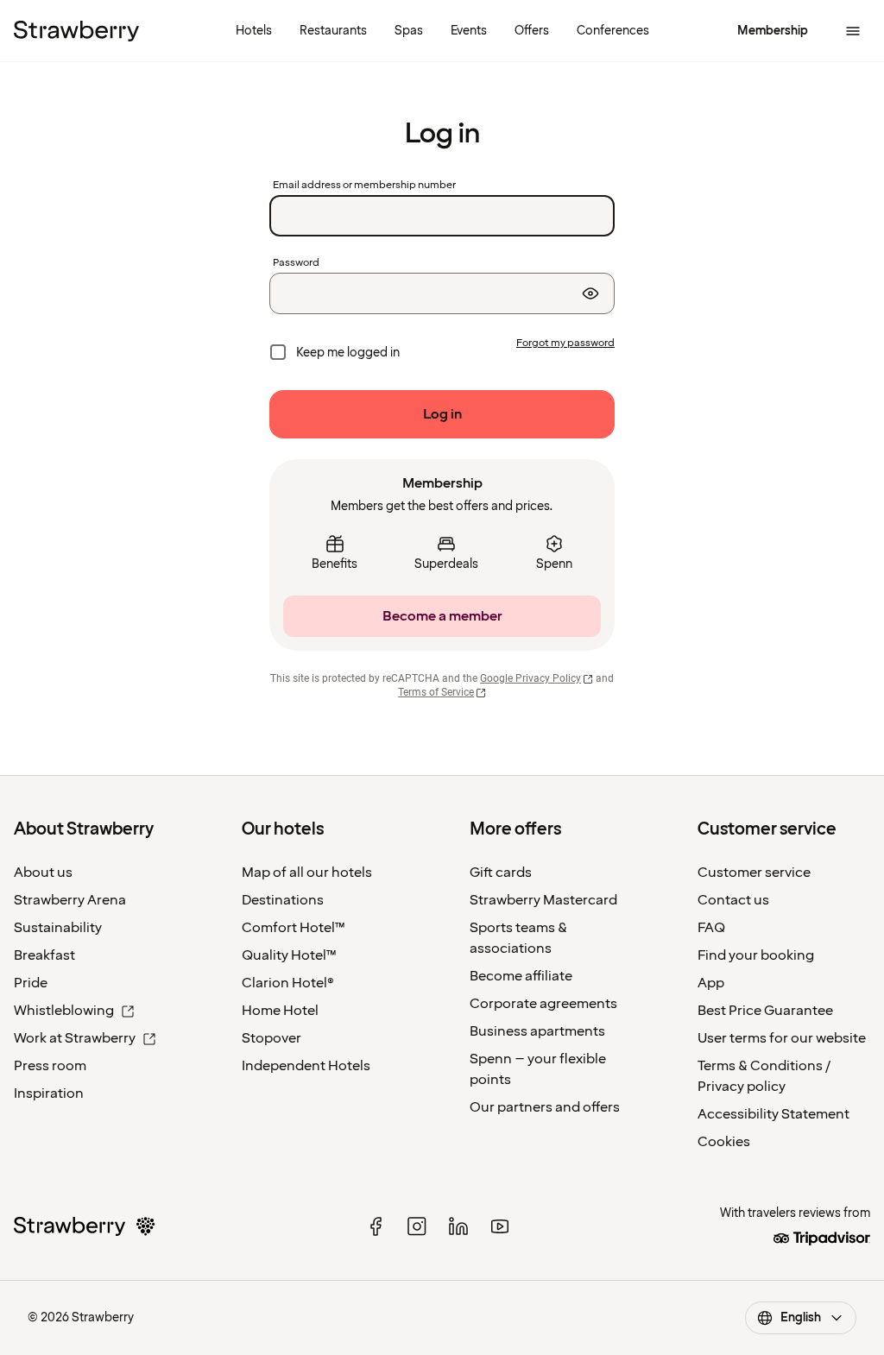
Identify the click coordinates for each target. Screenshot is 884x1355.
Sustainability (58, 927)
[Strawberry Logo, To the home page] (76, 31)
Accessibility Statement (773, 1114)
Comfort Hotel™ (293, 927)
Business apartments (537, 1031)
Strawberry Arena (70, 900)
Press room (50, 1065)
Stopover (271, 1038)
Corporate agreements (543, 1003)
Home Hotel (280, 1010)
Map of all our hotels (307, 872)
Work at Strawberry (75, 1038)
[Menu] (853, 31)
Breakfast (44, 955)
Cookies (724, 1141)
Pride (30, 983)
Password (296, 263)
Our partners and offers (545, 1107)
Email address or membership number (364, 186)
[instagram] (417, 1226)
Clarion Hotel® (288, 983)
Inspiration (49, 1093)
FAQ (711, 927)
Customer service (754, 872)
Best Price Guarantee (765, 1010)
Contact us (733, 900)
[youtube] (499, 1226)
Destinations (283, 900)
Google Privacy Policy (530, 678)
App (711, 983)
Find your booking (756, 955)
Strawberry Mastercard (543, 900)
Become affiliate (521, 976)
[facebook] (375, 1226)
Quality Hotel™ (289, 955)
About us (43, 872)
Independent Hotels (306, 1065)
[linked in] (458, 1226)
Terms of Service (436, 692)
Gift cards (501, 872)
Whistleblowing (64, 1010)
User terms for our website (782, 1038)
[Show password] (590, 293)
